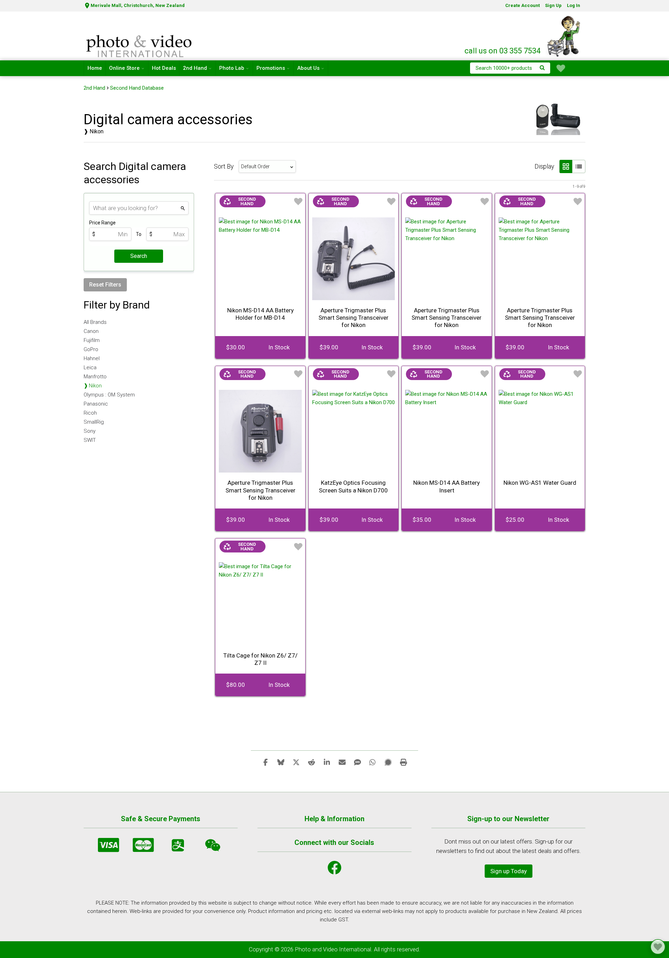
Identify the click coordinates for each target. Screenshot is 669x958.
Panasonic (96, 404)
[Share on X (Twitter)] (296, 762)
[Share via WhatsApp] (372, 762)
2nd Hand (195, 68)
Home (94, 68)
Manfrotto (95, 376)
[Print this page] (403, 762)
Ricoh (90, 413)
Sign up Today (508, 871)
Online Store (124, 68)
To (138, 234)
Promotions (270, 68)
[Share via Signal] (388, 762)
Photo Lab (231, 68)
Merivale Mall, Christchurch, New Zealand (138, 5)
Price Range (102, 222)
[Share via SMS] (357, 762)
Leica (90, 367)
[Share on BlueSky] (281, 762)
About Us (308, 68)
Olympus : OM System (109, 395)
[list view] (578, 166)
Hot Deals (164, 68)
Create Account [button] (522, 5)
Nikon (95, 386)
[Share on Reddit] (311, 762)
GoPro (91, 349)
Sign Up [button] (553, 5)
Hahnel (92, 358)
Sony (89, 431)
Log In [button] (573, 5)
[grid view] (565, 166)
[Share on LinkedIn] (326, 762)
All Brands (95, 322)
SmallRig (94, 422)
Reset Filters (105, 284)
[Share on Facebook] (265, 762)
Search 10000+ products (504, 68)
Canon (91, 331)
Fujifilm (92, 340)
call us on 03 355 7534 (502, 50)
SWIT (90, 440)
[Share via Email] (342, 762)
